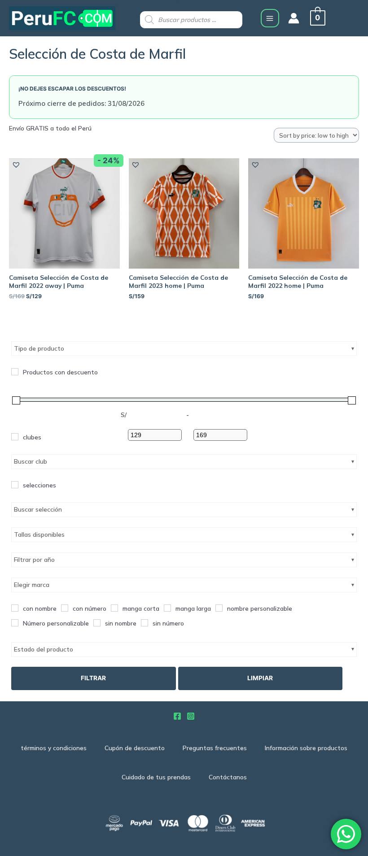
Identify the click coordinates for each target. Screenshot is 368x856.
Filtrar (93, 678)
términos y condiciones (54, 748)
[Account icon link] (293, 18)
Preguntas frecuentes (215, 748)
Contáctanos (228, 777)
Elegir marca (31, 585)
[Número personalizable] (14, 622)
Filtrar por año (34, 560)
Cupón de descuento (135, 748)
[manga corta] (114, 608)
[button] (16, 164)
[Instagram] (191, 716)
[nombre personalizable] (219, 608)
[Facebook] (177, 716)
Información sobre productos (306, 748)
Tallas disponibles (39, 534)
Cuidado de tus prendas (156, 777)
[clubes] (14, 436)
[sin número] (144, 622)
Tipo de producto (39, 348)
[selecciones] (14, 484)
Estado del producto (43, 649)
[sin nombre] (97, 622)
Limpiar (260, 678)
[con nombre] (14, 608)
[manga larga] (167, 608)
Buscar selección (38, 509)
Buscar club (30, 461)
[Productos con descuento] (14, 371)
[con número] (64, 608)
